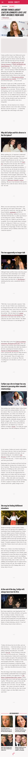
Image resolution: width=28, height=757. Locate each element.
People (13, 426)
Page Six (8, 652)
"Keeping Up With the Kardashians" (10, 350)
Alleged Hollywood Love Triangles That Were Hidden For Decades (20, 749)
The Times (3, 87)
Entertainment (4, 6)
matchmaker (13, 212)
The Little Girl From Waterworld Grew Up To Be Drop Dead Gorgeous (6, 730)
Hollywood (12, 6)
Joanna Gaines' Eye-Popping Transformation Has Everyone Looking (20, 730)
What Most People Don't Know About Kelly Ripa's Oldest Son (6, 749)
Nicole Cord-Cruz (5, 17)
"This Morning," (21, 279)
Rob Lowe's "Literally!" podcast (15, 180)
